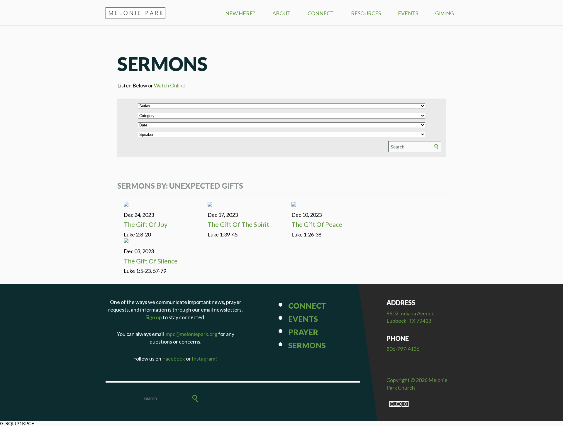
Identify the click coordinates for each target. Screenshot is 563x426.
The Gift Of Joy (145, 224)
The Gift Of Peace (316, 224)
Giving (444, 13)
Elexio (398, 404)
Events (408, 13)
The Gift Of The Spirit (238, 224)
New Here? (240, 13)
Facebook (173, 358)
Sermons (307, 345)
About (281, 13)
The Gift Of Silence (151, 261)
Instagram (203, 358)
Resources (366, 13)
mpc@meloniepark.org (191, 334)
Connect (321, 13)
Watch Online (169, 85)
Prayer (303, 332)
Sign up (153, 317)
